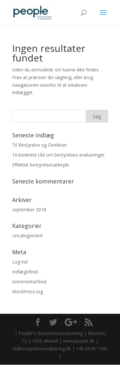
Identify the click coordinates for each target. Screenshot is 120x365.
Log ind (20, 262)
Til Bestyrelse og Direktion (39, 145)
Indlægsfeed (25, 272)
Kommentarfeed (29, 282)
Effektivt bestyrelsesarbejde (40, 165)
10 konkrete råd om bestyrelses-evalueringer (58, 155)
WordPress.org (27, 291)
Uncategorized (27, 235)
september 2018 (29, 210)
